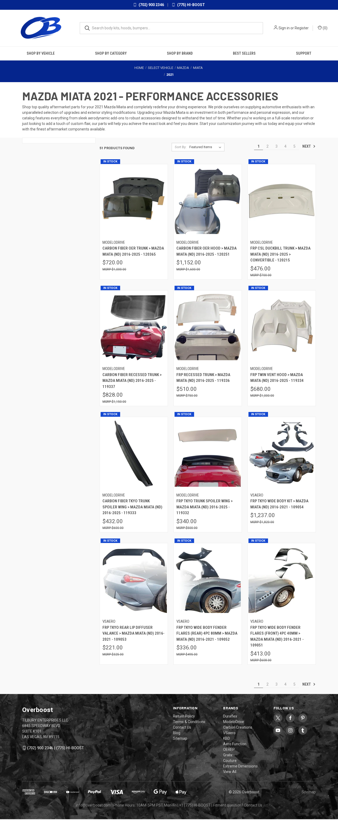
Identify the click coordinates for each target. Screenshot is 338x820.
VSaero (229, 732)
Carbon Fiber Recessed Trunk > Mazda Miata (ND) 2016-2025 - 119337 (132, 380)
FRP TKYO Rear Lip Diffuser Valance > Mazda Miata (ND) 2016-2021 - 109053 (133, 633)
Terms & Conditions (189, 721)
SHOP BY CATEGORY (111, 53)
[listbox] (206, 147)
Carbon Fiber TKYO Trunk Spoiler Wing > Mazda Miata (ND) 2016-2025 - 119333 (132, 507)
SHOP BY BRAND (180, 53)
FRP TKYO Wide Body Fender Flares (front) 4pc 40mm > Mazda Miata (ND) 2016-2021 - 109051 (277, 636)
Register (302, 28)
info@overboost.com (93, 805)
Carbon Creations (237, 727)
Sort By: (180, 147)
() (324, 28)
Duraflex (230, 716)
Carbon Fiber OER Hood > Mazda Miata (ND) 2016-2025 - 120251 (206, 251)
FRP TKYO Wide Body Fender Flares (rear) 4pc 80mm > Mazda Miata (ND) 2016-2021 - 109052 (206, 633)
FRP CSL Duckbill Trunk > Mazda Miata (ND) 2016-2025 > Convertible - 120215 (280, 254)
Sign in (284, 28)
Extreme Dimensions (240, 766)
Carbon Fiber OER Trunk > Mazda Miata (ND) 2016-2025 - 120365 (133, 251)
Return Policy (184, 716)
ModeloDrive (233, 721)
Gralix (227, 755)
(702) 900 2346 (151, 5)
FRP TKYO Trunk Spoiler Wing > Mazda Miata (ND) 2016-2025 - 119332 (204, 507)
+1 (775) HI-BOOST (195, 805)
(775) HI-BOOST (190, 5)
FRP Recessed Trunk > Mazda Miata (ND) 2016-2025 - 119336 (203, 377)
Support (303, 53)
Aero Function (234, 744)
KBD (226, 738)
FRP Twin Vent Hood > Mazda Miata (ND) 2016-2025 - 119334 (277, 377)
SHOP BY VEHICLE (41, 53)
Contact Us (182, 727)
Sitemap (180, 738)
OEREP (229, 749)
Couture (230, 760)
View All (229, 771)
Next (307, 146)
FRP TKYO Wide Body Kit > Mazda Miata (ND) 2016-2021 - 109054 (279, 504)
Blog (176, 732)
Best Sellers (244, 53)
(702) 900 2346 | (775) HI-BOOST (55, 747)
